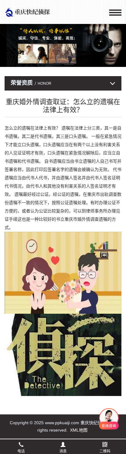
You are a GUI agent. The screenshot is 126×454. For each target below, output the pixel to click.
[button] (57, 64)
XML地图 (78, 430)
